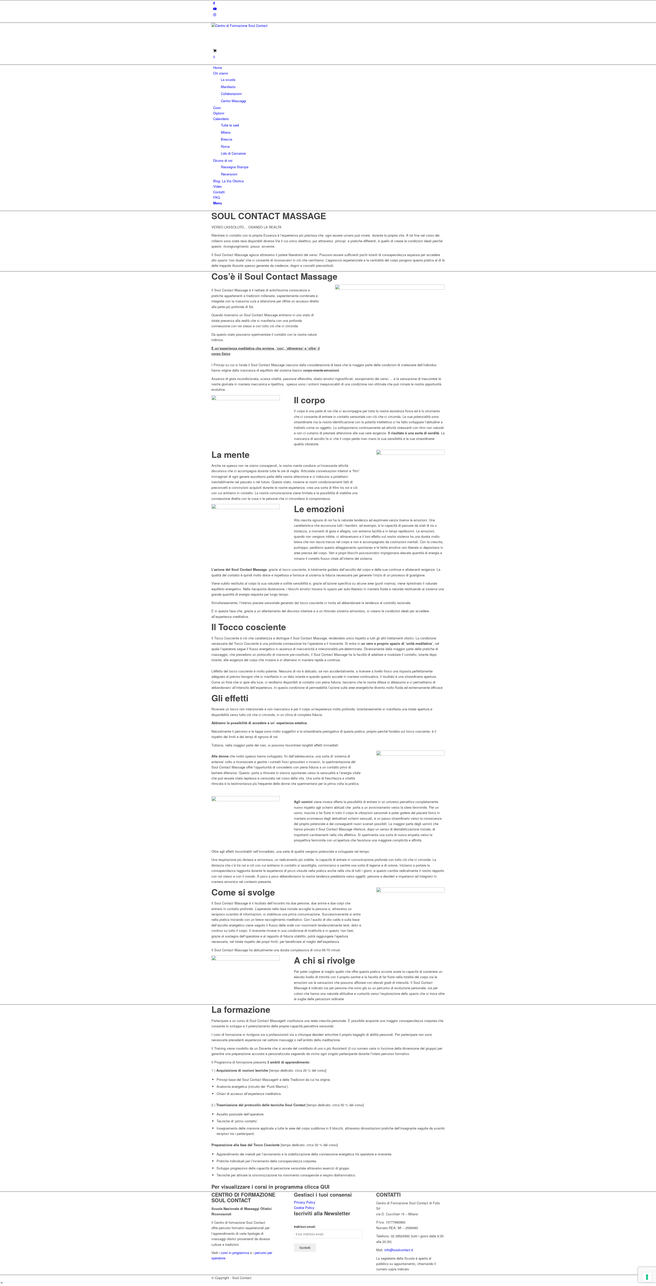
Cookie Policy (304, 1207)
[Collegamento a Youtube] (215, 8)
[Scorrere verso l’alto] (1, 1283)
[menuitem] (329, 67)
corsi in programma (235, 1252)
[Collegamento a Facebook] (214, 3)
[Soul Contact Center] (249, 25)
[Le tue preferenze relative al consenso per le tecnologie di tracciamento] (647, 1277)
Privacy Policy (304, 1202)
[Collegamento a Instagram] (214, 14)
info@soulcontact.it (398, 1249)
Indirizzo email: (305, 1227)
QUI (325, 1186)
